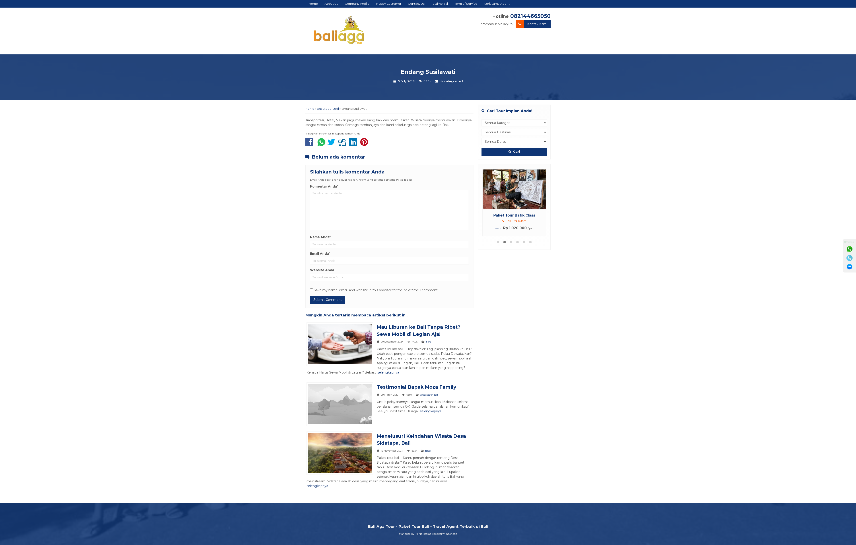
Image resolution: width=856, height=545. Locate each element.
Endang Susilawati (428, 71)
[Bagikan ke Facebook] (310, 144)
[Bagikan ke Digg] (343, 144)
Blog (428, 341)
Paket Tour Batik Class (514, 215)
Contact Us (416, 3)
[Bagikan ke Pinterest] (365, 144)
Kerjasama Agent (497, 3)
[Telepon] (849, 258)
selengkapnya (388, 372)
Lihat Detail (518, 189)
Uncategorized (451, 81)
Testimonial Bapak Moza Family (416, 387)
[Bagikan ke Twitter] (332, 144)
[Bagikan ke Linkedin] (354, 144)
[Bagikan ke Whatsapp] (321, 144)
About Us (331, 3)
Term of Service (466, 3)
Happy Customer (388, 3)
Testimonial (439, 3)
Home (313, 3)
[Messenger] (849, 267)
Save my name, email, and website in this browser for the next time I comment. (376, 290)
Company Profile (357, 3)
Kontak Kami (537, 24)
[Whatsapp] (849, 249)
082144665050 (530, 16)
